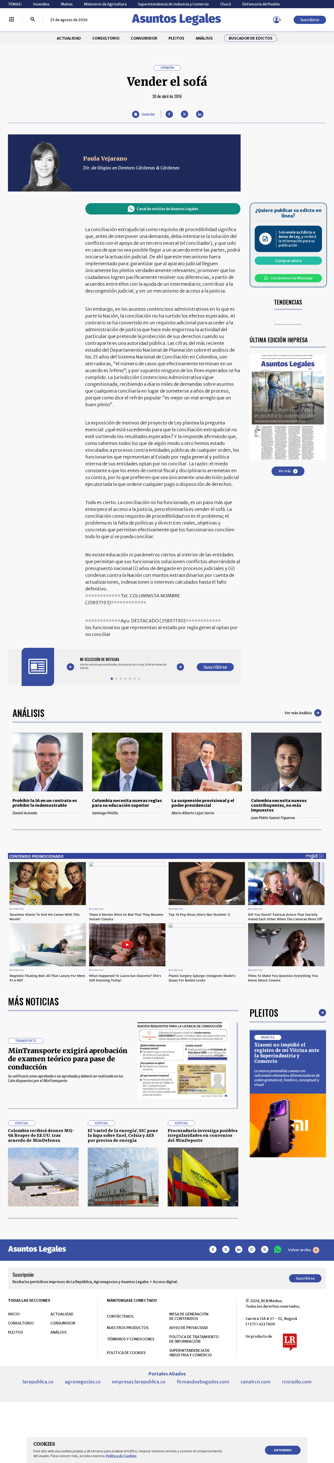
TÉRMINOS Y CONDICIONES (130, 1339)
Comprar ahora (288, 260)
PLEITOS (176, 38)
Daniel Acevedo (24, 813)
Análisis (28, 713)
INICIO (14, 1314)
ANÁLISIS (204, 38)
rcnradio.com (297, 1382)
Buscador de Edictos (250, 38)
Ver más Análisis (298, 713)
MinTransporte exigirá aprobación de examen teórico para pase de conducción (67, 1058)
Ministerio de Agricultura (105, 4)
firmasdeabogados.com (203, 1382)
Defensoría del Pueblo (261, 4)
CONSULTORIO (106, 38)
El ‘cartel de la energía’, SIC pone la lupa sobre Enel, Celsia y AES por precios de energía (123, 1135)
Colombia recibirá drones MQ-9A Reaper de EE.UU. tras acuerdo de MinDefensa (41, 1135)
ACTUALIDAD (69, 38)
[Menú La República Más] (11, 20)
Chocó (225, 4)
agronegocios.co (83, 1382)
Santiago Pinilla (105, 813)
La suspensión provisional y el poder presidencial (203, 803)
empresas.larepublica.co (138, 1382)
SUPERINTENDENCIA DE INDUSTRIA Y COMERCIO (190, 1352)
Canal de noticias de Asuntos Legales (167, 209)
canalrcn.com (256, 1382)
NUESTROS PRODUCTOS (128, 1327)
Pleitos (264, 1012)
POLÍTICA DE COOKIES (126, 1352)
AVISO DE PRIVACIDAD (188, 1327)
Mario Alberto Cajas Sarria (193, 813)
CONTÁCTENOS (120, 1316)
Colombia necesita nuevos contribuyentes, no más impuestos (279, 805)
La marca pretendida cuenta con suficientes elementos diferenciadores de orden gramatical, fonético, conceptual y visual (287, 1078)
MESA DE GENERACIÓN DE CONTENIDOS (188, 1316)
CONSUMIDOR (144, 38)
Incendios (41, 4)
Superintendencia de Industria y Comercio (173, 4)
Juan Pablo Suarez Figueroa (273, 817)
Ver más (284, 471)
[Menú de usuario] (276, 20)
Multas (67, 4)
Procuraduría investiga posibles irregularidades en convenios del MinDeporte (203, 1135)
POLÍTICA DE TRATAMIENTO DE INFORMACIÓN (194, 1339)
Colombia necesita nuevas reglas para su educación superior (127, 803)
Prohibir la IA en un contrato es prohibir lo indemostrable (44, 803)
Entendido (283, 1450)
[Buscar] (32, 20)
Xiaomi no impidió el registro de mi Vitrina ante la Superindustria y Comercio (286, 1053)
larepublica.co (37, 1382)
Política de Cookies (121, 1456)
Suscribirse (309, 20)
